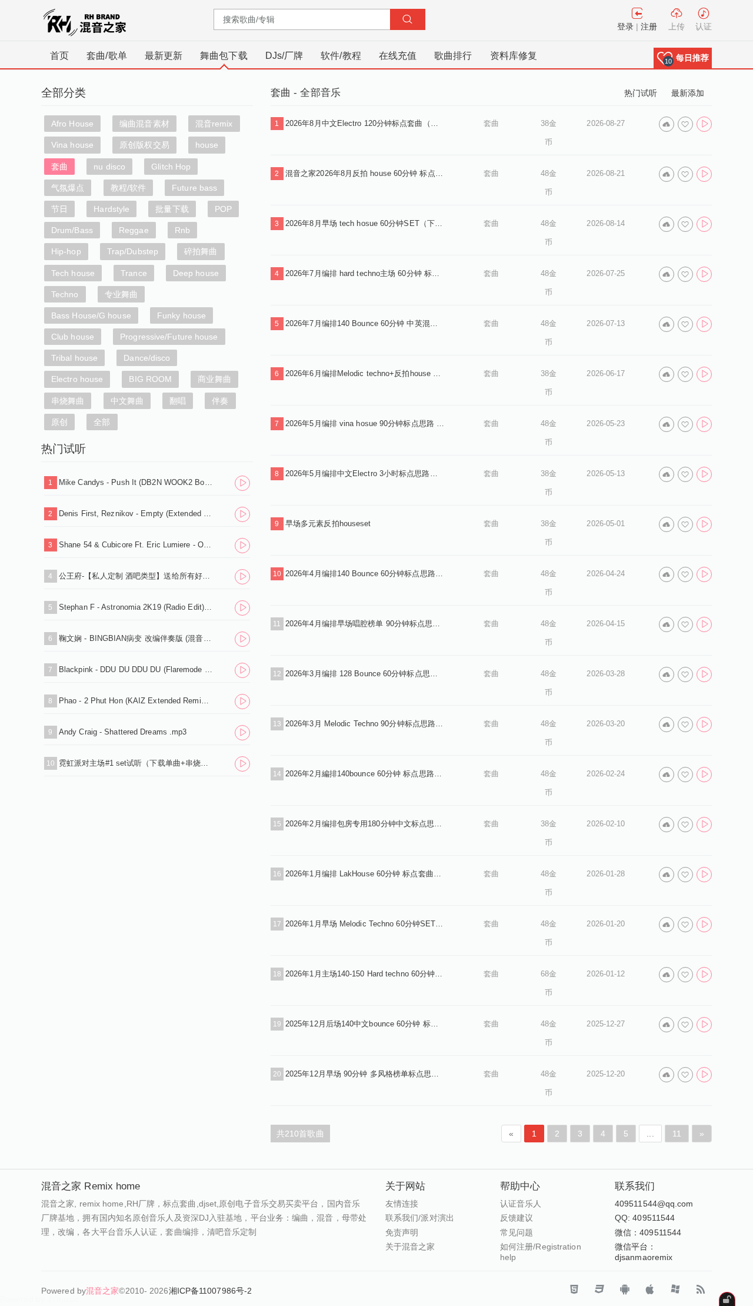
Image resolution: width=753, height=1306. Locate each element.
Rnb (182, 230)
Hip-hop (66, 251)
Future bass (194, 187)
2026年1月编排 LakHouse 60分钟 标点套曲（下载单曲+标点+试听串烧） (364, 873)
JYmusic (63, 1299)
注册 (649, 26)
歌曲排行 (453, 56)
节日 (59, 209)
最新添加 (687, 93)
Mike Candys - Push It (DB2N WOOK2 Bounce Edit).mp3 (136, 482)
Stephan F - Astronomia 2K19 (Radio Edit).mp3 (136, 607)
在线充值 (398, 56)
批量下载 (171, 209)
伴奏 (220, 401)
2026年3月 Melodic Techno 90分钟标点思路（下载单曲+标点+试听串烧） (364, 723)
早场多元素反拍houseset (328, 523)
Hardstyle (111, 209)
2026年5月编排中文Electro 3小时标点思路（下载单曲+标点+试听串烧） (364, 473)
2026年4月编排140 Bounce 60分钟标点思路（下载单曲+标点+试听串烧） (364, 573)
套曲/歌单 (106, 56)
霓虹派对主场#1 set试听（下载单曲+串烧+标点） (136, 763)
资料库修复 (514, 56)
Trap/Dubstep (132, 251)
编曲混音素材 (144, 123)
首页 (59, 56)
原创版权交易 (144, 144)
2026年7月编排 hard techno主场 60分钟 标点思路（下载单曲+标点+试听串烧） (364, 273)
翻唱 (177, 401)
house (207, 144)
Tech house (73, 273)
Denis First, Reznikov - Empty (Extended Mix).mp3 (136, 513)
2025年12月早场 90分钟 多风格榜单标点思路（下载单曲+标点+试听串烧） (364, 1073)
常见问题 (516, 1232)
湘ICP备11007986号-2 (210, 1290)
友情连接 (401, 1203)
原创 (59, 422)
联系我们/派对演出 (419, 1217)
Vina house (72, 144)
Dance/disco (147, 358)
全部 (102, 422)
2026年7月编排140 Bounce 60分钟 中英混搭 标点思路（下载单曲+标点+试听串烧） (364, 323)
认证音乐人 (521, 1203)
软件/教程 (341, 56)
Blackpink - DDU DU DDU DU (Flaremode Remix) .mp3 (136, 669)
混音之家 (102, 1290)
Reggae (134, 230)
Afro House (72, 123)
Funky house (181, 315)
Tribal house (74, 358)
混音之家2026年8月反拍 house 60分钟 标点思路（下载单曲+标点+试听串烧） (364, 173)
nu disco (109, 166)
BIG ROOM (150, 379)
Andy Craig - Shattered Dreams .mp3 (122, 731)
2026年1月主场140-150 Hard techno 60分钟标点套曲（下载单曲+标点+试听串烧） (364, 973)
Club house (72, 336)
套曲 (59, 166)
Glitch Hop (171, 166)
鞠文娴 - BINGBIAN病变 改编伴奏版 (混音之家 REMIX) (136, 638)
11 (676, 1133)
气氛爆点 (67, 187)
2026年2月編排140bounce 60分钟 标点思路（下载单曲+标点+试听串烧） (364, 773)
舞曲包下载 (224, 56)
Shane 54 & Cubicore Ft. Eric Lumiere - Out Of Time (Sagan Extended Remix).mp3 (136, 544)
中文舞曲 (127, 401)
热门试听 (640, 93)
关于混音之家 (410, 1246)
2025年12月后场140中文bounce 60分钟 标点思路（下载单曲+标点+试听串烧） (364, 1023)
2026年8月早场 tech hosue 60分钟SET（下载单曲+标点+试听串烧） (364, 223)
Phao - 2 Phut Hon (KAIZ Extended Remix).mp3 (136, 700)
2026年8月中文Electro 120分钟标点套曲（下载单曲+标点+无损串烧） (364, 123)
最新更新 (163, 56)
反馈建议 (516, 1217)
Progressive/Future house (169, 336)
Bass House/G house (91, 315)
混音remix (214, 123)
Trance (134, 273)
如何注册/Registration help (540, 1252)
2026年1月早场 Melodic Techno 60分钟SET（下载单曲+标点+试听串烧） (364, 923)
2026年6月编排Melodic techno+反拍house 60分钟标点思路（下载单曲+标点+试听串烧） (364, 373)
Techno (65, 294)
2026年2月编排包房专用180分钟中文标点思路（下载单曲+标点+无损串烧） (364, 823)
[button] (683, 58)
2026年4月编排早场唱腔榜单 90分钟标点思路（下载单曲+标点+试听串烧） (364, 623)
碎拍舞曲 (200, 251)
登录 (625, 26)
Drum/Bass (72, 230)
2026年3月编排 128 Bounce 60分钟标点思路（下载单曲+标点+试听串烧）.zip (364, 673)
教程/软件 (128, 187)
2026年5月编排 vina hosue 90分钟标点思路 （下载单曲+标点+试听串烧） (364, 423)
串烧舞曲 (67, 401)
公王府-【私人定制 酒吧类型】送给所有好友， (136, 575)
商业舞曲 (214, 379)
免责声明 (401, 1232)
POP (223, 209)
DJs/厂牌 (284, 56)
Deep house (196, 273)
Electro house (77, 379)
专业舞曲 (121, 294)
